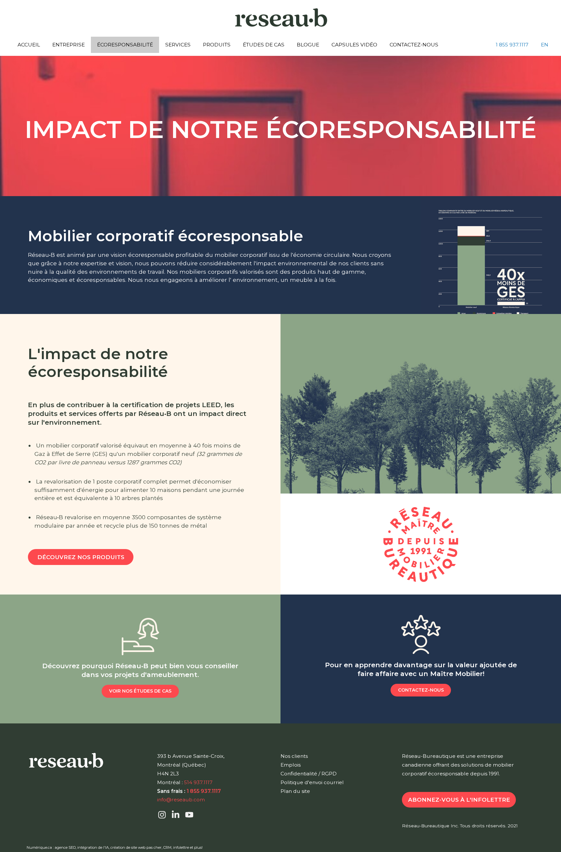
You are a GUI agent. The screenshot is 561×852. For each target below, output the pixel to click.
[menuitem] (512, 45)
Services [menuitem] (178, 45)
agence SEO (65, 847)
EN (544, 45)
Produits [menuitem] (217, 45)
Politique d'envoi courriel (312, 782)
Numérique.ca (39, 847)
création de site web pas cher (136, 847)
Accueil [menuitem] (29, 45)
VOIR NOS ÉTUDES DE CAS (140, 691)
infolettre (181, 847)
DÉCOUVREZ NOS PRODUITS (81, 557)
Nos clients (294, 756)
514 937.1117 (198, 782)
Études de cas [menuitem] (263, 45)
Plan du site (295, 791)
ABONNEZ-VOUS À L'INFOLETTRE (459, 799)
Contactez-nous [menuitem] (414, 45)
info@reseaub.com (181, 799)
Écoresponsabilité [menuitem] (125, 45)
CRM (167, 847)
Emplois (290, 765)
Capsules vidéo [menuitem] (354, 45)
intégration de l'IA (93, 847)
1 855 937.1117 (512, 45)
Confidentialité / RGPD (308, 774)
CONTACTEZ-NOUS (420, 690)
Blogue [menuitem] (308, 45)
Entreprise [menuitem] (68, 45)
